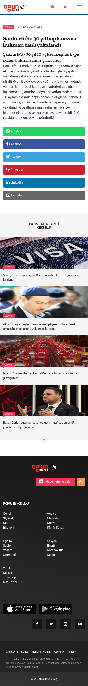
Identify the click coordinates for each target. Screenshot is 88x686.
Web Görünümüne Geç (44, 679)
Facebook (15, 144)
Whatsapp (17, 131)
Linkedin (16, 183)
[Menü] (79, 7)
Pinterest (16, 170)
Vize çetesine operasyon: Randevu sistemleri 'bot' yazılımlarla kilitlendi (42, 277)
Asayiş (8, 27)
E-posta (16, 195)
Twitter (15, 157)
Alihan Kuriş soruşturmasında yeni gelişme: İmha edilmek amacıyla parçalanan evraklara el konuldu (39, 326)
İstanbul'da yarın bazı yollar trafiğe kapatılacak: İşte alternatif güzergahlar (41, 376)
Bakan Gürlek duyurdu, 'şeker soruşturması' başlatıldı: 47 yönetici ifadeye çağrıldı (38, 425)
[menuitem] (52, 7)
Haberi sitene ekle (57, 481)
